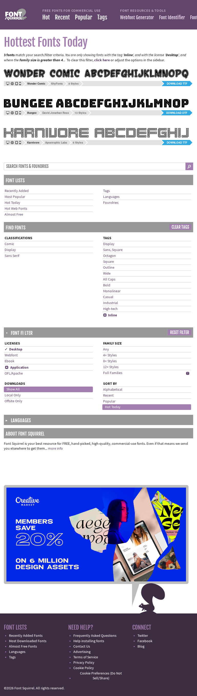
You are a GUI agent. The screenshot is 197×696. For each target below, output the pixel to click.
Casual (108, 297)
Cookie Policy (83, 668)
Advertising (82, 652)
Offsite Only (13, 401)
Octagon (109, 256)
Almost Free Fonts (23, 646)
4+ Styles (110, 355)
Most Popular (15, 197)
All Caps (109, 279)
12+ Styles (111, 367)
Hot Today (12, 202)
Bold (106, 285)
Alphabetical (112, 389)
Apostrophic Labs (56, 142)
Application (16, 367)
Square (108, 261)
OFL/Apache (14, 373)
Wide (107, 273)
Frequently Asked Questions (94, 635)
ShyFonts (57, 83)
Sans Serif (12, 256)
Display (10, 250)
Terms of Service (85, 657)
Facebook (144, 641)
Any (106, 349)
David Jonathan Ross (55, 113)
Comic (9, 244)
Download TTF (177, 83)
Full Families (112, 373)
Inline (110, 315)
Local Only (13, 395)
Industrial (110, 303)
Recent (62, 17)
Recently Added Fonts (26, 635)
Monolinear (112, 291)
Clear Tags (180, 227)
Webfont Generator (137, 17)
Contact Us (81, 646)
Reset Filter (179, 332)
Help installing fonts (88, 641)
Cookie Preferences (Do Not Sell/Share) (101, 676)
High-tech (110, 309)
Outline (108, 267)
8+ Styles (110, 361)
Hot (46, 17)
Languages (111, 197)
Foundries (111, 202)
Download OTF (176, 113)
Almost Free (14, 214)
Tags (102, 17)
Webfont (11, 355)
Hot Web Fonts (16, 208)
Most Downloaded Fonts (27, 641)
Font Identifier (172, 17)
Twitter (142, 635)
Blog (140, 646)
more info (55, 448)
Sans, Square (113, 250)
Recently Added (17, 191)
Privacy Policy (83, 662)
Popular (83, 17)
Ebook (9, 361)
